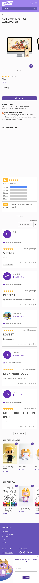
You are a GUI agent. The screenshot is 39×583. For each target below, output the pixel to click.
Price (4, 79)
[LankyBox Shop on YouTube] (28, 552)
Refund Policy (6, 537)
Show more (18, 433)
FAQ (3, 539)
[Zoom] (31, 66)
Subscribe (26, 577)
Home (4, 15)
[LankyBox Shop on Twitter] (31, 552)
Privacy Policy (7, 531)
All (13, 482)
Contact (4, 542)
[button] (9, 76)
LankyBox (16, 440)
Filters (20, 216)
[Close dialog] (37, 556)
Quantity (5, 88)
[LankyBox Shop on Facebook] (24, 552)
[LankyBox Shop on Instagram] (21, 552)
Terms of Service (8, 534)
